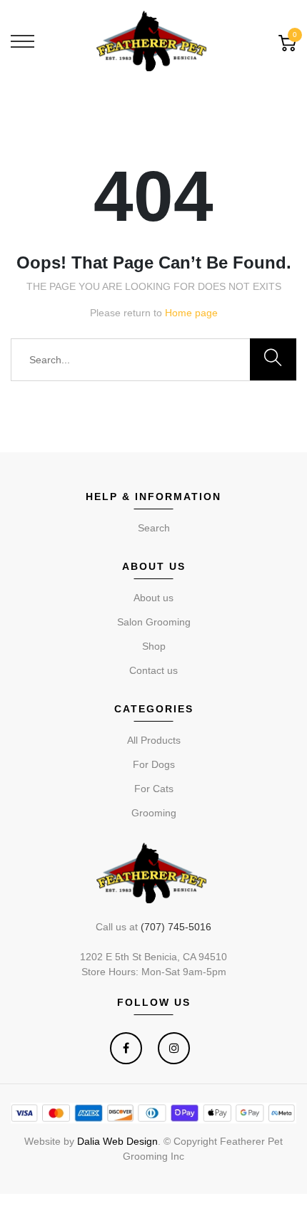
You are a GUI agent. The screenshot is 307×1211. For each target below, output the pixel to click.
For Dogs (154, 764)
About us (153, 597)
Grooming (153, 812)
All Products (154, 740)
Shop (154, 646)
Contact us (153, 670)
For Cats (153, 788)
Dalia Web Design (117, 1141)
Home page (191, 312)
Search (154, 528)
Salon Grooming (154, 622)
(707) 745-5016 (176, 926)
